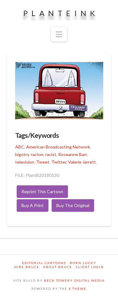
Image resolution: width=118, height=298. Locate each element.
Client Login (90, 267)
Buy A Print (32, 205)
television (24, 162)
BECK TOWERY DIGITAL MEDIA (74, 280)
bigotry (22, 154)
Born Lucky (83, 263)
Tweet (42, 162)
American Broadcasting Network (58, 146)
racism (37, 154)
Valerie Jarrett (82, 162)
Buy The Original (72, 205)
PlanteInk (61, 13)
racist (50, 154)
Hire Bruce (26, 267)
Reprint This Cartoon (42, 191)
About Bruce (57, 267)
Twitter (58, 162)
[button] (59, 34)
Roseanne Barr (72, 154)
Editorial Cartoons (44, 263)
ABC (19, 146)
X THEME (78, 288)
